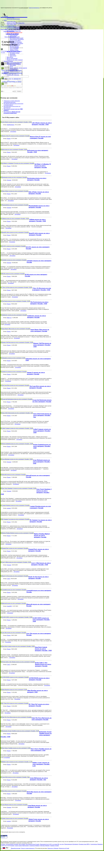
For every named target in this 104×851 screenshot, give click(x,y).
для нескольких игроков (12, 844)
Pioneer (9, 138)
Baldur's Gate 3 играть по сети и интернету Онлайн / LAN (41, 764)
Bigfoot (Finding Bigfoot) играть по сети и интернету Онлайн (42, 535)
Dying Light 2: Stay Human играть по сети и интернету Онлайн (43, 664)
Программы (13, 65)
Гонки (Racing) (13, 35)
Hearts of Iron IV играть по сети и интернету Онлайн (40, 137)
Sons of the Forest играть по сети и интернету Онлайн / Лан (42, 415)
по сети (62, 844)
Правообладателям (15, 848)
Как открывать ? (12, 112)
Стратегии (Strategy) (15, 44)
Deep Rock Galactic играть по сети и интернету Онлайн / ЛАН (43, 648)
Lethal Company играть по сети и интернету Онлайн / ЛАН (42, 430)
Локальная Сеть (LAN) (46, 844)
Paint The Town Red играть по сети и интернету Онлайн (41, 718)
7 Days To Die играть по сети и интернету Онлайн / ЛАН (41, 289)
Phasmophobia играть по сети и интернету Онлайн (39, 206)
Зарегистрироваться (34, 7)
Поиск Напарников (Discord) (14, 62)
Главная (6, 16)
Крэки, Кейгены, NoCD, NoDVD (18, 68)
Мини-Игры (10, 57)
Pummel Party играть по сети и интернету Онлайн (38, 550)
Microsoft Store (10, 31)
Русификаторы (13, 69)
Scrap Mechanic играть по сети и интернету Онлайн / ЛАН (41, 461)
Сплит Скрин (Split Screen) (14, 29)
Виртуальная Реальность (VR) (14, 32)
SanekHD (9, 606)
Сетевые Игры (10, 25)
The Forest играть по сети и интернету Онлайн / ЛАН (39, 302)
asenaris (9, 508)
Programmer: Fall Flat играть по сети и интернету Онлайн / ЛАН (42, 344)
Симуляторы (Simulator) (16, 42)
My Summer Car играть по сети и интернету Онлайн (41, 520)
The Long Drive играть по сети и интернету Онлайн (40, 387)
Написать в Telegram (53, 848)
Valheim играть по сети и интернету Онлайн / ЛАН (37, 220)
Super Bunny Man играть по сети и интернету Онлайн (39, 330)
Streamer (17, 47)
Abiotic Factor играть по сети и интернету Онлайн (38, 820)
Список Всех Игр (11, 21)
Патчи (11, 66)
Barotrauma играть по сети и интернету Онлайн (36, 179)
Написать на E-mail (64, 848)
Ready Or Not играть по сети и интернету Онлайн (38, 577)
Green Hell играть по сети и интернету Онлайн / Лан (39, 778)
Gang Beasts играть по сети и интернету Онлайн (37, 806)
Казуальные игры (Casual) (16, 38)
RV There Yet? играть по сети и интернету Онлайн (39, 705)
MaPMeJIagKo (10, 124)
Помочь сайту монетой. (13, 74)
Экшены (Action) (54, 845)
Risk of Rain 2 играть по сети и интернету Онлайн (39, 192)
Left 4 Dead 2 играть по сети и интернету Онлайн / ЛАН (42, 123)
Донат (5, 73)
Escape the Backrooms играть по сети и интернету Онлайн (42, 400)
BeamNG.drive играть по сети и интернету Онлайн (39, 234)
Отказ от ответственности (28, 848)
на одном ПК (55, 844)
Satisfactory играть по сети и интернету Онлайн (36, 316)
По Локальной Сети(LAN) (13, 28)
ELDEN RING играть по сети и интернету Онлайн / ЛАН (41, 619)
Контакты (6, 72)
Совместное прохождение (13, 27)
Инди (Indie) (13, 36)
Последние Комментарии (13, 18)
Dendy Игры (13, 55)
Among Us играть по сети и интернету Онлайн (36, 373)
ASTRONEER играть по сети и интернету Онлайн (39, 678)
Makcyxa (9, 317)
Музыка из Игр (14, 70)
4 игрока (3, 844)
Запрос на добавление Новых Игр (15, 23)
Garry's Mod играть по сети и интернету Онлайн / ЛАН (41, 563)
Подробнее (13, 131)
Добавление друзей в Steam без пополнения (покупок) (12, 101)
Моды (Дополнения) (12, 58)
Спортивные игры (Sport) (16, 43)
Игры (5, 20)
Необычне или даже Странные (15, 59)
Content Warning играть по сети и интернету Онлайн (40, 507)
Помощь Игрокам (8, 61)
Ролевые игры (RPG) (15, 40)
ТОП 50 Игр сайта (11, 24)
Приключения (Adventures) (17, 39)
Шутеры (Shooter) (14, 46)
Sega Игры (12, 54)
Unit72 (8, 578)
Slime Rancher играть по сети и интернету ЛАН (37, 691)
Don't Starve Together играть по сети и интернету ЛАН (41, 749)
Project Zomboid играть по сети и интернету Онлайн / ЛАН (42, 446)
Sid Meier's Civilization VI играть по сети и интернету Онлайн (42, 165)
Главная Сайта (10, 17)
